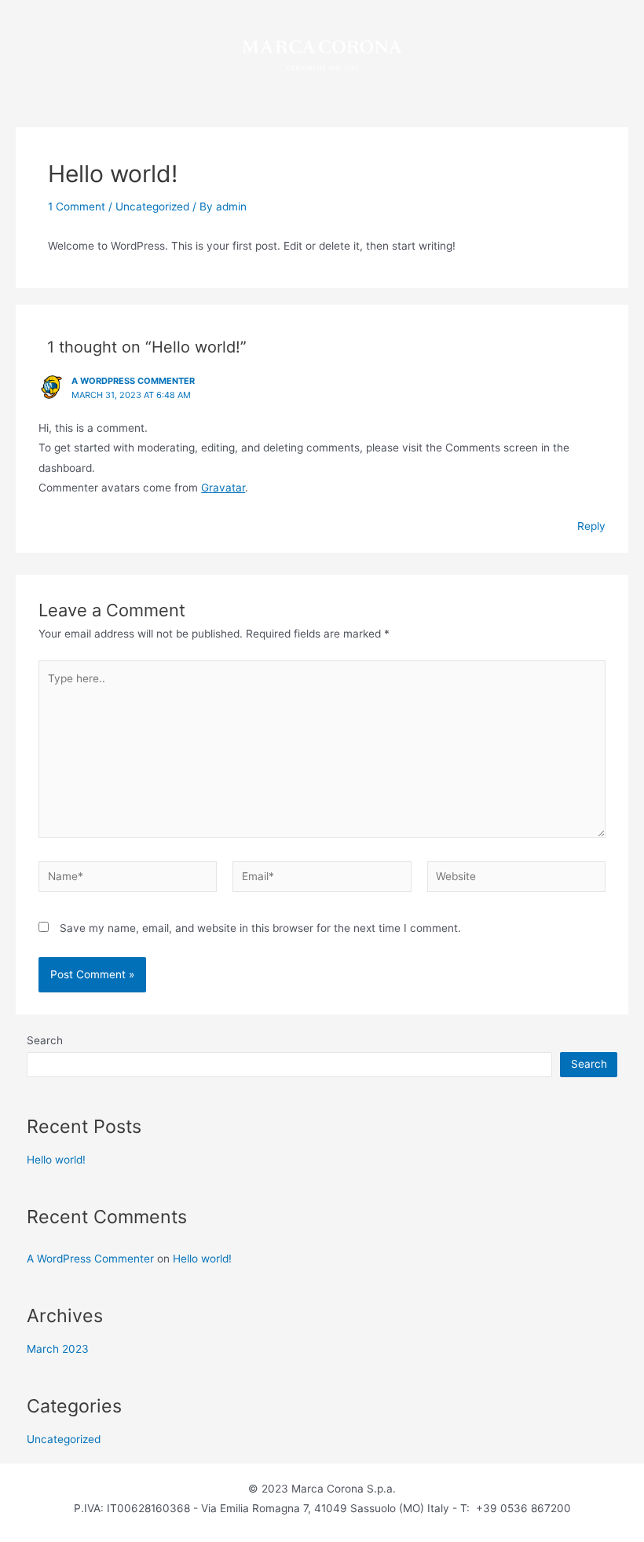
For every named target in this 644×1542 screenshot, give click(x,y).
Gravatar (223, 487)
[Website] (516, 879)
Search (45, 1040)
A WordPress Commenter (133, 380)
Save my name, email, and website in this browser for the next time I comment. (260, 928)
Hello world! (56, 1159)
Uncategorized (152, 206)
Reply (591, 526)
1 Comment (76, 206)
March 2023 (58, 1349)
